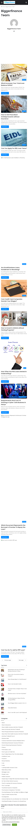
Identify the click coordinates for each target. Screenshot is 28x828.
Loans (3, 765)
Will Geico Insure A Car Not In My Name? (17, 693)
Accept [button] (14, 824)
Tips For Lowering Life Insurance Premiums (12, 783)
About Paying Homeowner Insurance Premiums (13, 731)
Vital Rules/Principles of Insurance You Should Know (14, 801)
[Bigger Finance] (9, 2)
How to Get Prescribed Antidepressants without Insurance (10, 117)
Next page (21, 660)
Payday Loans (5, 774)
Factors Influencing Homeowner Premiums (12, 745)
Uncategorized (5, 796)
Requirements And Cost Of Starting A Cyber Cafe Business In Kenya (13, 402)
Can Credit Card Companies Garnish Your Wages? (11, 300)
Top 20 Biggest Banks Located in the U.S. (17, 703)
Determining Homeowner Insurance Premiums (12, 742)
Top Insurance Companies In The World (11, 790)
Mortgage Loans (5, 772)
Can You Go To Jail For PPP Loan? (13, 650)
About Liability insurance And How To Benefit (12, 727)
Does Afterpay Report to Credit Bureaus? (17, 679)
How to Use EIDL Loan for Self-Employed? (17, 712)
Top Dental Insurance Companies (9, 787)
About (3, 722)
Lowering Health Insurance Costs (9, 767)
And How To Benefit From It (8, 736)
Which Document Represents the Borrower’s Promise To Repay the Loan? (13, 527)
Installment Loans (6, 756)
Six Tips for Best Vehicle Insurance (10, 781)
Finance (4, 747)
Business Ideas (5, 738)
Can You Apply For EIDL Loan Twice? (14, 148)
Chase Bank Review (12, 707)
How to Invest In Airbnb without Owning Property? (12, 329)
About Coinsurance (6, 725)
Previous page (8, 660)
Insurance (4, 758)
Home (3, 6)
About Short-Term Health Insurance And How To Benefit (15, 733)
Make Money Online (6, 769)
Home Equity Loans (6, 749)
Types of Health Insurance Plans (9, 794)
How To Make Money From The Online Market (12, 754)
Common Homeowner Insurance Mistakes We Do (13, 740)
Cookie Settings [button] (6, 824)
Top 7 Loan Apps (6, 785)
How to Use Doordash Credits (14, 684)
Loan (3, 763)
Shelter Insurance (6, 776)
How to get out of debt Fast (8, 751)
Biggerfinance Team (14, 29)
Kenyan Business (6, 760)
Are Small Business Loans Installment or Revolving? (10, 269)
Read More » (5, 93)
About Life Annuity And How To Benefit (11, 729)
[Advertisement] (14, 48)
